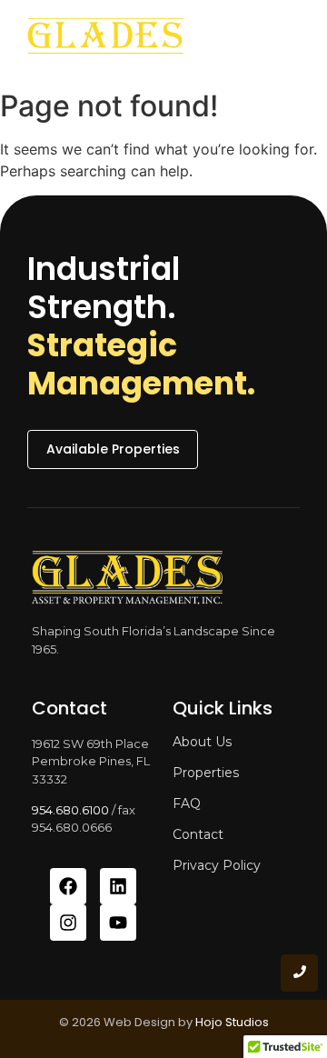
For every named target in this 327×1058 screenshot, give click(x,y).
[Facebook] (68, 886)
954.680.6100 (70, 810)
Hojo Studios (232, 1022)
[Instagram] (68, 922)
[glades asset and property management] (105, 40)
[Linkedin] (118, 886)
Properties (206, 772)
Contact (198, 834)
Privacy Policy (217, 865)
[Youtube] (118, 922)
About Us (202, 742)
